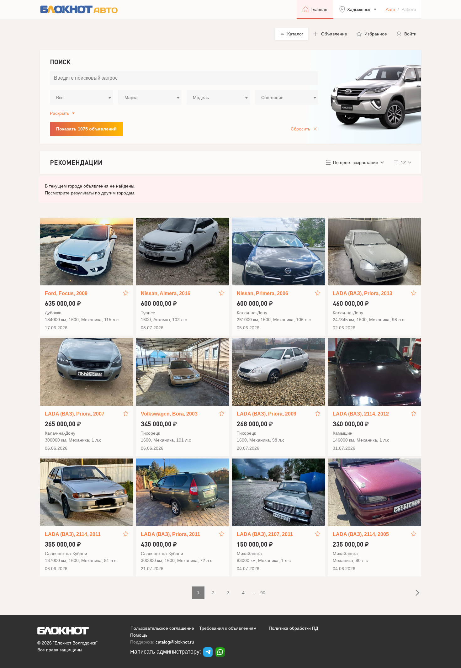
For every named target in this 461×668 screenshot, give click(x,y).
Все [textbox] (60, 97)
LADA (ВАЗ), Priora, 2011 (170, 534)
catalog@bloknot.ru (175, 641)
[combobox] (81, 97)
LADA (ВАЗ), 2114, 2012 (361, 413)
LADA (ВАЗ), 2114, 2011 (73, 534)
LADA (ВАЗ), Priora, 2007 (74, 413)
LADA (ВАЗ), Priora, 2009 (266, 413)
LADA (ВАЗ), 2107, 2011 (265, 534)
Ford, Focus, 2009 (66, 293)
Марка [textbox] (131, 97)
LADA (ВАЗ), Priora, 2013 (362, 293)
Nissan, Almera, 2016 (165, 293)
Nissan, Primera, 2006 (262, 293)
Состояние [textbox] (272, 97)
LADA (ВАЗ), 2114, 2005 (361, 534)
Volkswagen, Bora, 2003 (169, 413)
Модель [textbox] (201, 97)
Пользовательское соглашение (162, 628)
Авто (390, 9)
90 (262, 592)
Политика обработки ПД (293, 628)
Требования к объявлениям (228, 628)
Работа (408, 9)
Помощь (138, 635)
